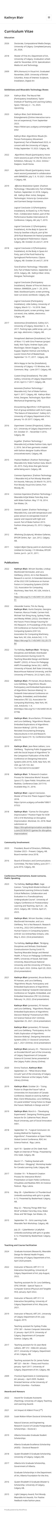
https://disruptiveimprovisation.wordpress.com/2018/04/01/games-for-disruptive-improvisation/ (33, 830)
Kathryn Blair (13, 17)
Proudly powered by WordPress (15, 1510)
